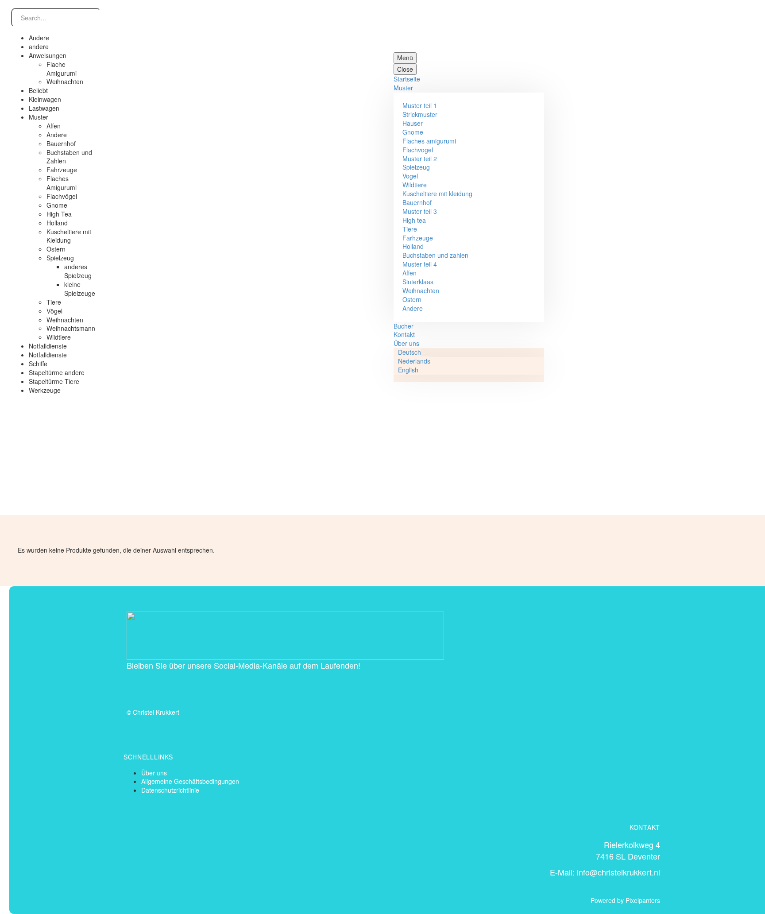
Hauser (412, 123)
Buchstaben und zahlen (435, 255)
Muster (403, 87)
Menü (405, 57)
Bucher (403, 325)
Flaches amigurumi (429, 140)
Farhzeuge (417, 237)
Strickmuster (419, 114)
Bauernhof (417, 202)
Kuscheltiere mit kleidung (437, 193)
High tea (414, 220)
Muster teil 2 (419, 158)
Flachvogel (417, 149)
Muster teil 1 (419, 105)
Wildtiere (414, 184)
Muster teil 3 (419, 211)
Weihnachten (420, 290)
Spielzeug (416, 167)
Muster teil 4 (419, 263)
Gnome (412, 132)
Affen (409, 272)
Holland (413, 246)
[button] (51, 410)
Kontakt (404, 334)
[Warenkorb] (754, 213)
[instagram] (159, 686)
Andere (412, 308)
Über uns (406, 343)
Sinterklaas (417, 281)
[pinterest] (184, 686)
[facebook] (135, 686)
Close (405, 69)
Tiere (409, 229)
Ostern (411, 299)
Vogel (410, 175)
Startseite (407, 78)
